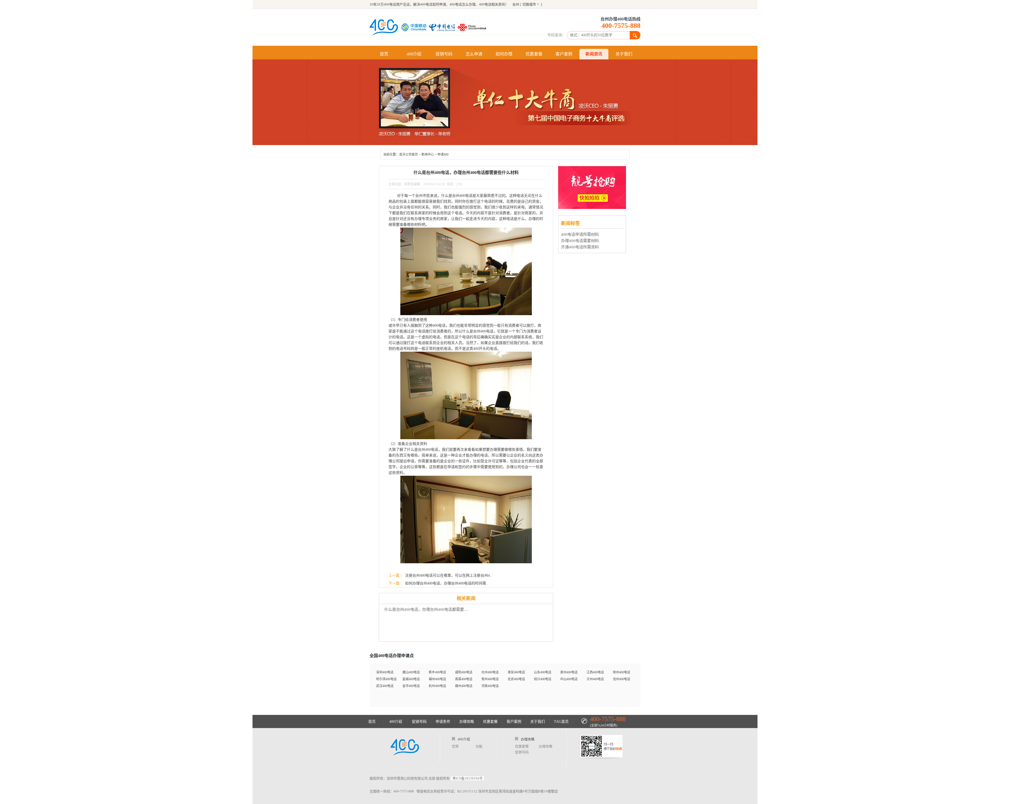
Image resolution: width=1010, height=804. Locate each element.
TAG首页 (561, 722)
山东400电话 (542, 672)
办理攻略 (466, 722)
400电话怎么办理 (463, 4)
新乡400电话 (437, 672)
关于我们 (623, 54)
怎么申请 (474, 54)
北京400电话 (516, 679)
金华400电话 (411, 686)
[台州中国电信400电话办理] (443, 27)
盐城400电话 (411, 679)
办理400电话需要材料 (580, 241)
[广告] (592, 207)
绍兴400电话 (542, 679)
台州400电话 (490, 672)
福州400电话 (437, 679)
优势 (455, 746)
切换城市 (529, 4)
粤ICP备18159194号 (467, 778)
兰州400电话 (595, 679)
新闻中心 (427, 154)
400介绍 (414, 54)
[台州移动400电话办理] (415, 27)
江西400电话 (595, 672)
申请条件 (443, 722)
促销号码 (444, 54)
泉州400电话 (569, 672)
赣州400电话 (463, 686)
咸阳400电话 (463, 672)
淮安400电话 (516, 672)
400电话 (485, 4)
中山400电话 (569, 679)
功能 (479, 746)
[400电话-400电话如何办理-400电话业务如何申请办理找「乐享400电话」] (384, 27)
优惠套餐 (534, 54)
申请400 (442, 154)
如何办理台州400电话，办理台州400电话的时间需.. (446, 583)
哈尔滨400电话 (386, 679)
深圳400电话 (384, 672)
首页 (384, 54)
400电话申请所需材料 (580, 234)
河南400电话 (490, 686)
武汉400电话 (384, 686)
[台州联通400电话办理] (473, 27)
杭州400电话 (437, 686)
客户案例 (564, 54)
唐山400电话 (411, 672)
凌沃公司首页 (408, 154)
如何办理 (504, 54)
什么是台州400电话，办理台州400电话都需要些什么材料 (427, 609)
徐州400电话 (621, 672)
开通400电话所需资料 (580, 247)
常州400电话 (490, 679)
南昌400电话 (463, 679)
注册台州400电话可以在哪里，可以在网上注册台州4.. (448, 575)
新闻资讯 (593, 54)
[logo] (405, 747)
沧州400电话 (621, 679)
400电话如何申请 (433, 4)
